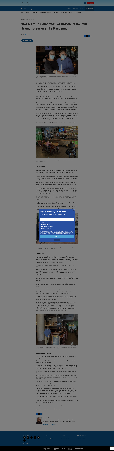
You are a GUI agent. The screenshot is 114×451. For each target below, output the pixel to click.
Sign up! (57, 236)
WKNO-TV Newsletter (46, 228)
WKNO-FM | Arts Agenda (47, 226)
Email (41, 216)
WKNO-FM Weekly (46, 224)
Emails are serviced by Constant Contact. (64, 233)
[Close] (74, 210)
